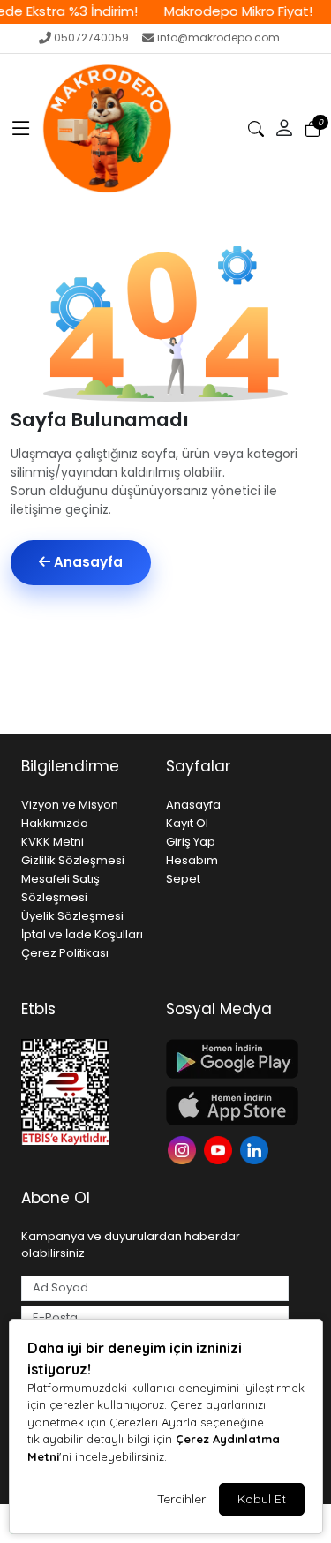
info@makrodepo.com (218, 37)
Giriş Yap (190, 841)
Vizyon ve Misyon (69, 804)
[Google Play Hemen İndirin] (228, 1059)
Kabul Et (261, 1499)
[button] (21, 128)
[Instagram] (184, 1148)
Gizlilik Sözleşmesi (72, 860)
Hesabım (192, 860)
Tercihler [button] (181, 1499)
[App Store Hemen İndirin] (228, 1105)
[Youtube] (220, 1148)
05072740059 (91, 37)
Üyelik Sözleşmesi (72, 915)
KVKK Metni (52, 841)
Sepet (183, 878)
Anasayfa (86, 562)
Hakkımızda (54, 823)
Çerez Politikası (65, 953)
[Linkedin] (256, 1148)
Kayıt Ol (187, 823)
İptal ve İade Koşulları (82, 934)
